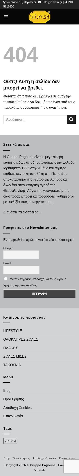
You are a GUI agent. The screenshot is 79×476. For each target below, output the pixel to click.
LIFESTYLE (12, 331)
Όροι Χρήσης (13, 399)
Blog (7, 390)
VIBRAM (10, 440)
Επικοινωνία (13, 416)
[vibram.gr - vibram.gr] (39, 16)
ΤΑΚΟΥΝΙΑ (12, 365)
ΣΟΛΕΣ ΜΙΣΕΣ (15, 356)
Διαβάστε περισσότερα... (22, 212)
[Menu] (6, 16)
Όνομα (8, 248)
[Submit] (71, 119)
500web (39, 470)
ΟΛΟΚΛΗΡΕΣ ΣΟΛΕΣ (20, 339)
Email (7, 263)
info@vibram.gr (52, 2)
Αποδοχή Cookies (17, 408)
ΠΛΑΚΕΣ (10, 348)
